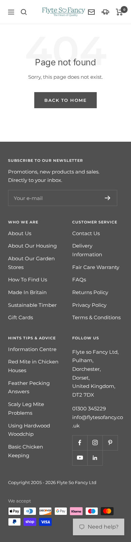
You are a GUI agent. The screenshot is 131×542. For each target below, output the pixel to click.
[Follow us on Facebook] (79, 442)
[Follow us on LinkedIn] (94, 457)
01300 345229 (89, 408)
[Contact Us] (91, 12)
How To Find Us (27, 279)
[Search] (24, 12)
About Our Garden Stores (31, 262)
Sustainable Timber (32, 305)
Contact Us (86, 233)
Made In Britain (27, 292)
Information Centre (32, 349)
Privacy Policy (89, 305)
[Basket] (119, 12)
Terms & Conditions (96, 317)
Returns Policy (90, 292)
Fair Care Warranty (95, 267)
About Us (19, 233)
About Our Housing (32, 246)
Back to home (65, 100)
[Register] (108, 198)
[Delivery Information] (105, 11)
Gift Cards (20, 317)
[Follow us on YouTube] (79, 457)
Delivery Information (87, 250)
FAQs (79, 279)
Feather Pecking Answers (29, 387)
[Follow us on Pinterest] (110, 442)
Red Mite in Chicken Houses (33, 366)
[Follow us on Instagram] (94, 442)
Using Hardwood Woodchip (29, 429)
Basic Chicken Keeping (25, 451)
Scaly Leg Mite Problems (26, 408)
